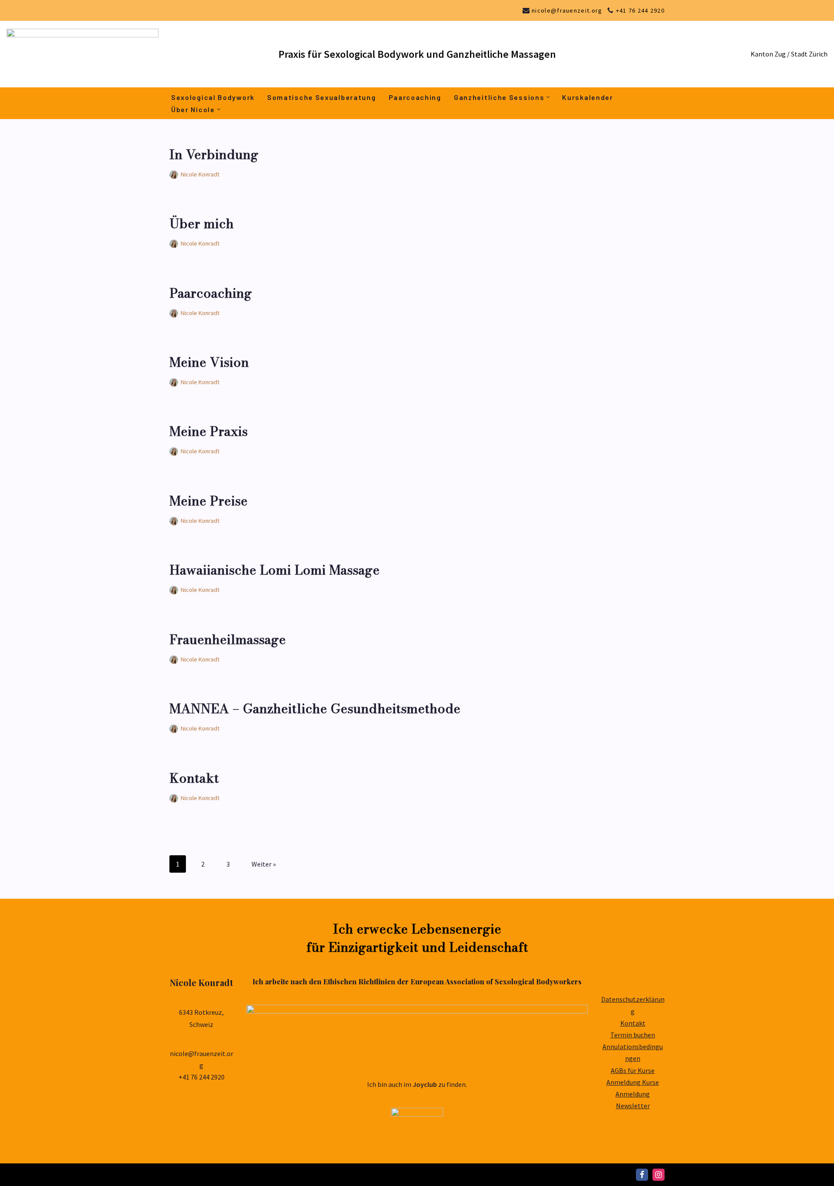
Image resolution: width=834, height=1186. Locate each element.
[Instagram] (658, 1175)
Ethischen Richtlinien (359, 981)
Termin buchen (632, 1034)
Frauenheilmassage (227, 639)
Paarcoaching (415, 97)
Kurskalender (587, 97)
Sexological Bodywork (213, 97)
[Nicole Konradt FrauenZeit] (85, 54)
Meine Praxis (208, 431)
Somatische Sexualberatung (321, 97)
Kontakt (194, 778)
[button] (547, 97)
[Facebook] (642, 1175)
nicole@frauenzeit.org (567, 10)
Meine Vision (209, 362)
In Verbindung (213, 154)
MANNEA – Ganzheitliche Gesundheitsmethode (314, 708)
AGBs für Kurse (633, 1070)
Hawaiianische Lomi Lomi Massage (274, 570)
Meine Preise (208, 501)
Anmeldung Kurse (632, 1082)
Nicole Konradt (200, 174)
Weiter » (264, 864)
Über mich (201, 223)
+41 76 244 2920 (640, 10)
